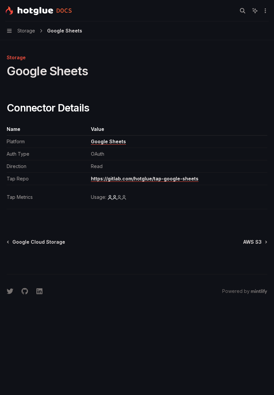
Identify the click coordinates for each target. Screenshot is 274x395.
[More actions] (265, 10)
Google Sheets (108, 141)
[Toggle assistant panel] (255, 11)
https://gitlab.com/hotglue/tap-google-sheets (144, 178)
